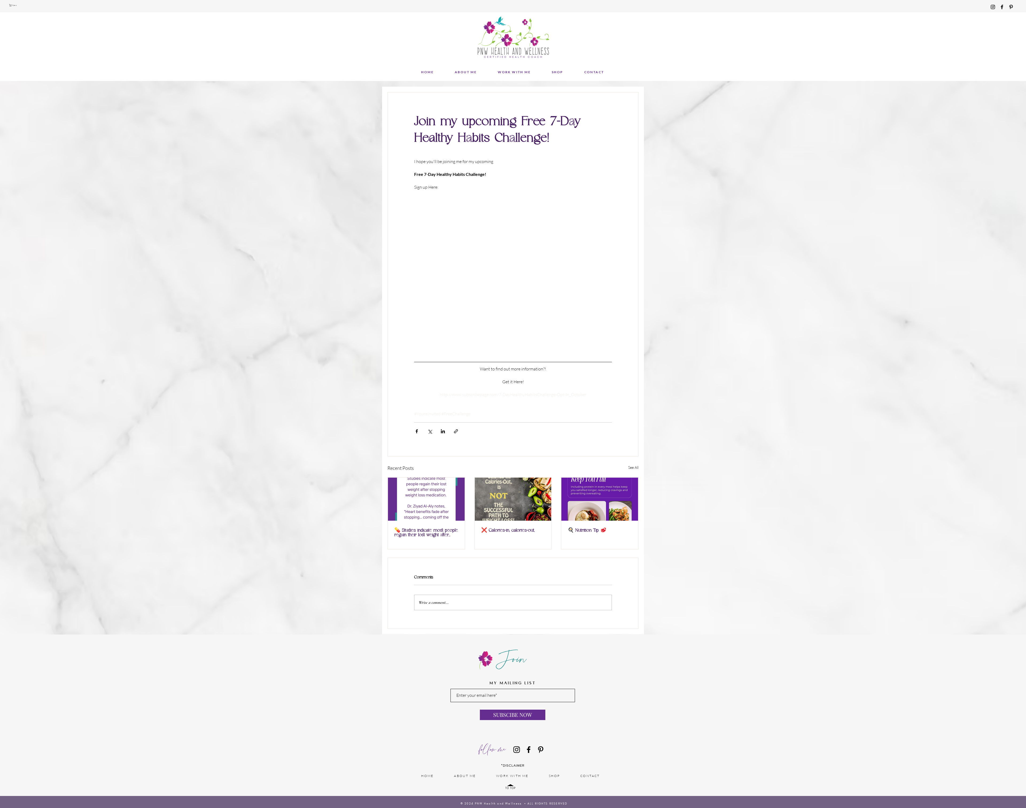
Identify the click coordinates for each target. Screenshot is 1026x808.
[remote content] (513, 275)
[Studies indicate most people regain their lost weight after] (426, 499)
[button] (13, 5)
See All (633, 467)
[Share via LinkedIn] (442, 431)
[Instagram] (993, 7)
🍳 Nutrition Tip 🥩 (587, 530)
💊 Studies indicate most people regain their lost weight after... (426, 532)
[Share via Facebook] (416, 431)
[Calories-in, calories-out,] (513, 499)
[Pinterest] (1011, 7)
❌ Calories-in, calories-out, (508, 530)
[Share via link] (455, 431)
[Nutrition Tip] (599, 499)
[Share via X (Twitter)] (429, 431)
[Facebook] (1002, 7)
